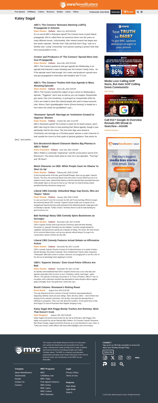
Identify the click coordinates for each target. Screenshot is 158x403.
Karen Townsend (41, 150)
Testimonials (94, 12)
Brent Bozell (39, 290)
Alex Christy (109, 91)
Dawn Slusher (40, 31)
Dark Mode (104, 12)
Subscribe (116, 12)
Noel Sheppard (40, 315)
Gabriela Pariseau (111, 130)
